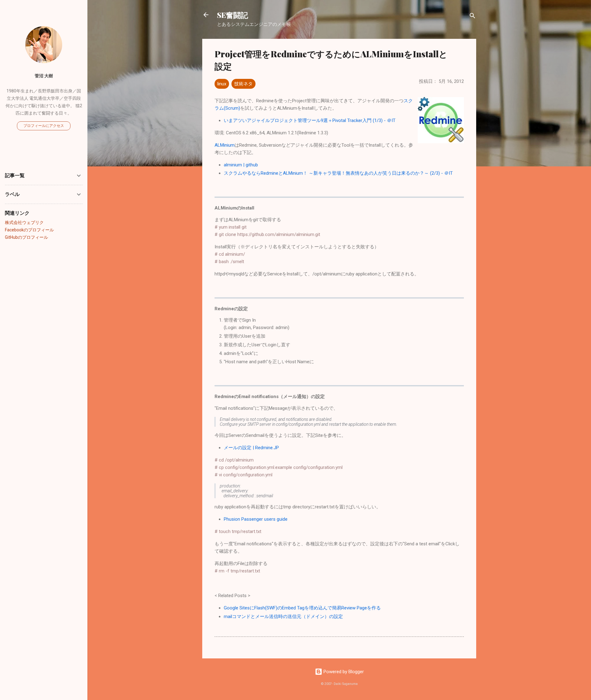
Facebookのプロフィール (29, 229)
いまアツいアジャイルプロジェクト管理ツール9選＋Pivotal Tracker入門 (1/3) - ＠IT (310, 120)
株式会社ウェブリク (24, 222)
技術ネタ (243, 84)
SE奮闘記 (232, 15)
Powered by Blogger (343, 671)
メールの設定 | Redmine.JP (251, 447)
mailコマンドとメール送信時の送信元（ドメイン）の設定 (283, 616)
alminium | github (241, 165)
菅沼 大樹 (44, 75)
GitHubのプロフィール (26, 237)
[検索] (472, 16)
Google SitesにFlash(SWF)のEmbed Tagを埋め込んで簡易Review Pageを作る (302, 608)
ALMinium (225, 145)
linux (221, 84)
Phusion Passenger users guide (255, 519)
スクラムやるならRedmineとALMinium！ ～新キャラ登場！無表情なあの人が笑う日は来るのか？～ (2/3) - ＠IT (338, 173)
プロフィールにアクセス (43, 126)
